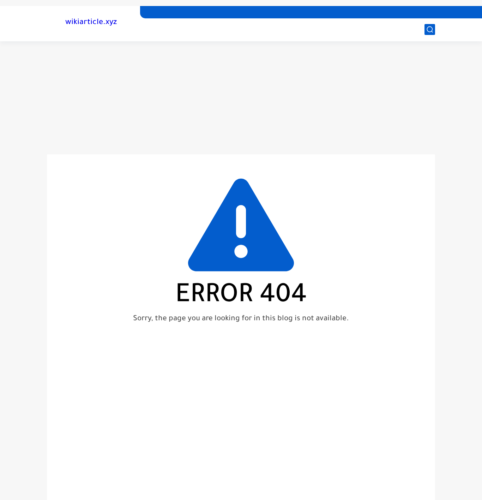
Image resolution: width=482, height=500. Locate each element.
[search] (429, 29)
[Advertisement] (241, 97)
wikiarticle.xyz (91, 23)
